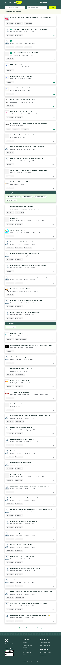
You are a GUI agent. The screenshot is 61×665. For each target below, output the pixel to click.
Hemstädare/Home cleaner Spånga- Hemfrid (24, 498)
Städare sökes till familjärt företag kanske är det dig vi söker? (29, 170)
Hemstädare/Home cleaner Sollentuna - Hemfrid (25, 568)
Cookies (24, 647)
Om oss (24, 643)
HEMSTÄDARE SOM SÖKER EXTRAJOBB (21, 111)
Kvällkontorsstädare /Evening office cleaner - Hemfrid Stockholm (30, 416)
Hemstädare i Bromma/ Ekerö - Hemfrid (22, 556)
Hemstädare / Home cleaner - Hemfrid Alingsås (24, 253)
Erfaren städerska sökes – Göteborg (21, 88)
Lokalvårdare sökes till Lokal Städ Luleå (22, 135)
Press (24, 655)
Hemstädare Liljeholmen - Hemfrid (20, 533)
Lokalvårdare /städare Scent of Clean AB (24, 53)
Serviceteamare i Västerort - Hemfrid (21, 242)
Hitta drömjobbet (45, 652)
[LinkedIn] (9, 662)
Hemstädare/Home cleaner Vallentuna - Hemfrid (25, 451)
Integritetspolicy (27, 645)
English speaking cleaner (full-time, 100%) (22, 100)
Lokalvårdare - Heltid (16, 404)
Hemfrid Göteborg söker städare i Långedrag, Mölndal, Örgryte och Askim (31, 277)
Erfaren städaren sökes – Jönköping (21, 76)
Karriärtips (43, 655)
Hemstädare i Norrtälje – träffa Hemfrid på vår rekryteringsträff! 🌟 (30, 615)
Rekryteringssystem (46, 645)
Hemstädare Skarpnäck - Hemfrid (20, 462)
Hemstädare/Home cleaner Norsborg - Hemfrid (24, 580)
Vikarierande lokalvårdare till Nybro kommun (23, 182)
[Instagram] (6, 662)
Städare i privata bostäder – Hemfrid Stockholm (25, 312)
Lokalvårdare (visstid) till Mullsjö (20, 289)
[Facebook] (12, 662)
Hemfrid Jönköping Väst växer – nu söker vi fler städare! (27, 147)
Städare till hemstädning (17, 230)
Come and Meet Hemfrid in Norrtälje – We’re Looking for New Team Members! (31, 509)
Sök (53, 7)
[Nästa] (42, 628)
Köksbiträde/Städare (16, 474)
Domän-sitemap (27, 650)
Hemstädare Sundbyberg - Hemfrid (21, 427)
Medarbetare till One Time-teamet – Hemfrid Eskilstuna (28, 41)
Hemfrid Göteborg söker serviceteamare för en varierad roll (28, 265)
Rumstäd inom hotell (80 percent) (20, 380)
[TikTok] (15, 662)
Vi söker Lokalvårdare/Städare (19, 392)
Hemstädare (14, 218)
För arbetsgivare (42, 2)
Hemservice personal (16, 333)
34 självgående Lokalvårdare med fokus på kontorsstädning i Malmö (31, 345)
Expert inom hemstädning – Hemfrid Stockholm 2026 (26, 300)
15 (37, 628)
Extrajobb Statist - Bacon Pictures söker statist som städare (28, 123)
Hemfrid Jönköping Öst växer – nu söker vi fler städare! (26, 158)
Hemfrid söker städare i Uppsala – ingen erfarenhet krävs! (29, 29)
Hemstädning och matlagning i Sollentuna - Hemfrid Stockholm (29, 486)
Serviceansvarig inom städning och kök (22, 206)
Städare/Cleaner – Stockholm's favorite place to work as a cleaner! (30, 17)
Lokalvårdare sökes (16, 64)
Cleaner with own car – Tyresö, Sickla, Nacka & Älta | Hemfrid (28, 357)
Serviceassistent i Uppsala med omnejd (22, 369)
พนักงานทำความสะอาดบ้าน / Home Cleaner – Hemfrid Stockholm (29, 603)
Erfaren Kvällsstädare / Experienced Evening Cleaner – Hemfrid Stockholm (31, 592)
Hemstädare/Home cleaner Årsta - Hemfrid (23, 521)
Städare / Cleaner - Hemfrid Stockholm (22, 545)
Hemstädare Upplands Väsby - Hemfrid (22, 439)
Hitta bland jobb (27, 652)
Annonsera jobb (45, 643)
